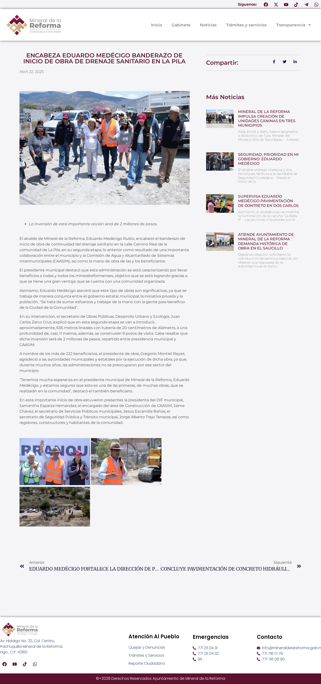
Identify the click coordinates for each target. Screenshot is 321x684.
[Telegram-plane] (306, 4)
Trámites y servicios (246, 25)
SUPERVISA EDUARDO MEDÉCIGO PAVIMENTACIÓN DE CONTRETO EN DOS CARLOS (268, 201)
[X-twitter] (276, 4)
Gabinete (181, 25)
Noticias (208, 25)
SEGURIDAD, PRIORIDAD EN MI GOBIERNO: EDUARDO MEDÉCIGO (268, 159)
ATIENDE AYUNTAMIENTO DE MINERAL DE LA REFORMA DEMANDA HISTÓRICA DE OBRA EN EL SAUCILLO (266, 241)
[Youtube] (286, 4)
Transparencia (290, 25)
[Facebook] (266, 4)
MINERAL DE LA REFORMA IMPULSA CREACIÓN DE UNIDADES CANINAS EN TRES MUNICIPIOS (266, 118)
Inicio (156, 25)
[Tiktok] (296, 4)
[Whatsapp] (316, 4)
